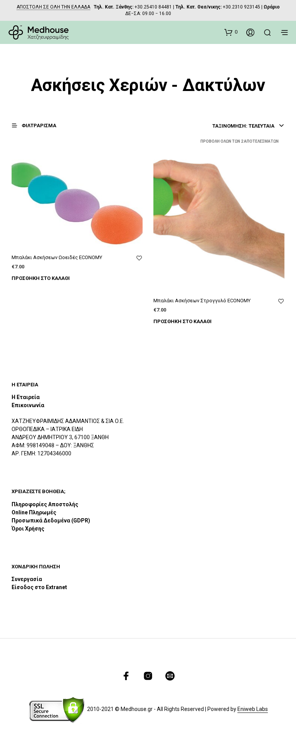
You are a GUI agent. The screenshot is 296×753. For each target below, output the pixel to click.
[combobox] (248, 126)
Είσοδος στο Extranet (40, 587)
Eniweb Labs (252, 709)
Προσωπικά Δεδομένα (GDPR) (51, 520)
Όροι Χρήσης (28, 529)
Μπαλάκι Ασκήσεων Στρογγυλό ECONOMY (202, 300)
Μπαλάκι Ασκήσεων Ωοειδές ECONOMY (57, 257)
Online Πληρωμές (34, 512)
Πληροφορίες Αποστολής (45, 504)
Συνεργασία (27, 579)
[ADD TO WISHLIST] (139, 258)
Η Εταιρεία (26, 397)
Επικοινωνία (28, 405)
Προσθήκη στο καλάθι (41, 278)
